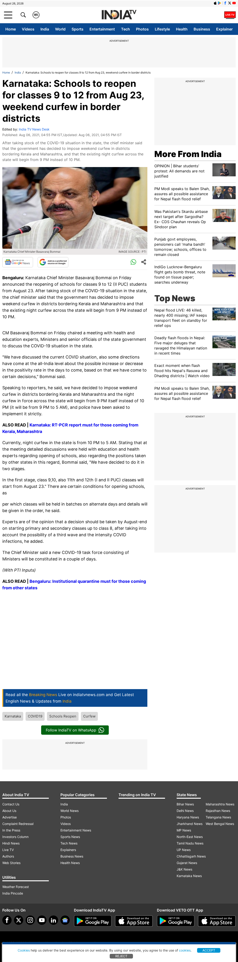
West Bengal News (220, 824)
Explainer (224, 29)
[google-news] (65, 920)
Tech (125, 29)
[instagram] (30, 920)
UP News (184, 850)
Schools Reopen (62, 716)
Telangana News (218, 817)
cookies (185, 950)
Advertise (9, 817)
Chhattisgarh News (191, 856)
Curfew (89, 716)
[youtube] (41, 920)
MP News (184, 830)
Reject (121, 956)
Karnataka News (189, 876)
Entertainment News (75, 830)
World (60, 29)
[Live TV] (230, 14)
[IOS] (215, 3)
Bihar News (185, 804)
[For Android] (176, 921)
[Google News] (17, 262)
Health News (70, 863)
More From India (187, 154)
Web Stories (11, 863)
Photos (142, 29)
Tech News (68, 843)
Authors (8, 856)
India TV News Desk (34, 129)
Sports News (70, 837)
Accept (208, 950)
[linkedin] (53, 920)
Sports (77, 29)
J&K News (184, 869)
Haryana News (188, 817)
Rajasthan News (218, 811)
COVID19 (35, 716)
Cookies (24, 950)
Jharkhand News (189, 824)
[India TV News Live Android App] (93, 921)
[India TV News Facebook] (225, 3)
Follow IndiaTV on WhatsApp (71, 730)
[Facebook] (7, 920)
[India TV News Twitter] (229, 3)
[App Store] (134, 921)
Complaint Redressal (17, 824)
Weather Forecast (15, 887)
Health (182, 29)
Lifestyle (162, 29)
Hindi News (11, 843)
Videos (28, 29)
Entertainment (102, 29)
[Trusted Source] (53, 262)
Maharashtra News (220, 804)
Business (202, 29)
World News (69, 811)
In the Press (11, 830)
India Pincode (12, 893)
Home (10, 29)
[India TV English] (119, 15)
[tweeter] (18, 920)
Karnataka (13, 716)
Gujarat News (187, 863)
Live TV (8, 850)
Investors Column (15, 837)
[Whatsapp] (133, 262)
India (44, 29)
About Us (9, 811)
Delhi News (185, 811)
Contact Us (10, 804)
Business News (71, 856)
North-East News (190, 837)
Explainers (68, 850)
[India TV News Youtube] (234, 3)
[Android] (219, 3)
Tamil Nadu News (190, 843)
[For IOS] (217, 921)
